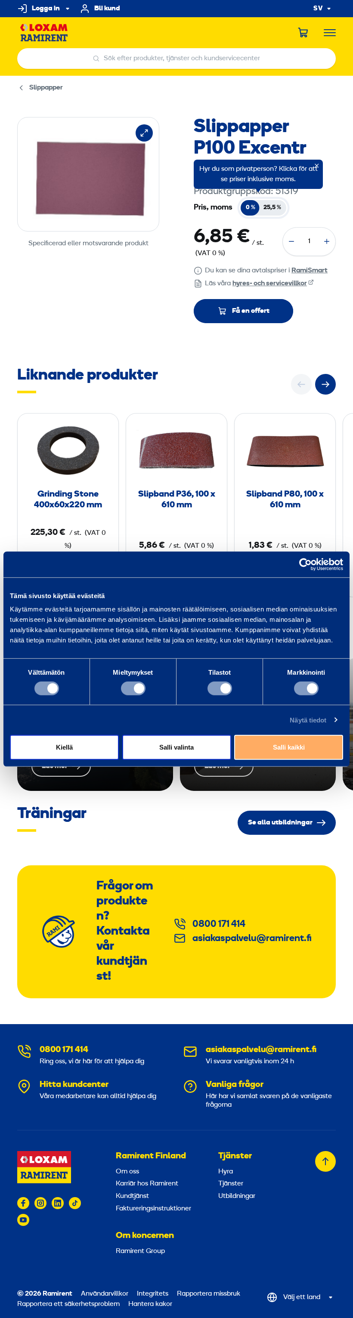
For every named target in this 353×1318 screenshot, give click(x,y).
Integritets (153, 1293)
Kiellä (64, 747)
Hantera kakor (150, 1304)
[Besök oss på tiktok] (75, 1203)
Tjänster (235, 1156)
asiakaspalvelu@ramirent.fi (252, 939)
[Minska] (291, 241)
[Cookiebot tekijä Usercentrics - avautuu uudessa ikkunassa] (305, 564)
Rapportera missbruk (208, 1293)
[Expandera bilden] (144, 133)
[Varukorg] (303, 32)
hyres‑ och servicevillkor (269, 283)
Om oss (127, 1171)
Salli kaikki (289, 747)
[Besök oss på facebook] (23, 1203)
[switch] (133, 688)
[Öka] (326, 241)
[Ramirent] (44, 33)
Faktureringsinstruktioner (153, 1208)
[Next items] (325, 384)
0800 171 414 (218, 924)
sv (318, 9)
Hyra (225, 1171)
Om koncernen (145, 1236)
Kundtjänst (132, 1196)
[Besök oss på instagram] (40, 1203)
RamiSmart (309, 270)
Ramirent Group (140, 1251)
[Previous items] (301, 384)
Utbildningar (236, 1196)
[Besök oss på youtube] (23, 1220)
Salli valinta (176, 747)
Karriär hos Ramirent (147, 1183)
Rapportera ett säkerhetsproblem (68, 1304)
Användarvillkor (105, 1293)
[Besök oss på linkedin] (58, 1203)
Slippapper (46, 87)
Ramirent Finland (151, 1156)
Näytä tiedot (308, 719)
